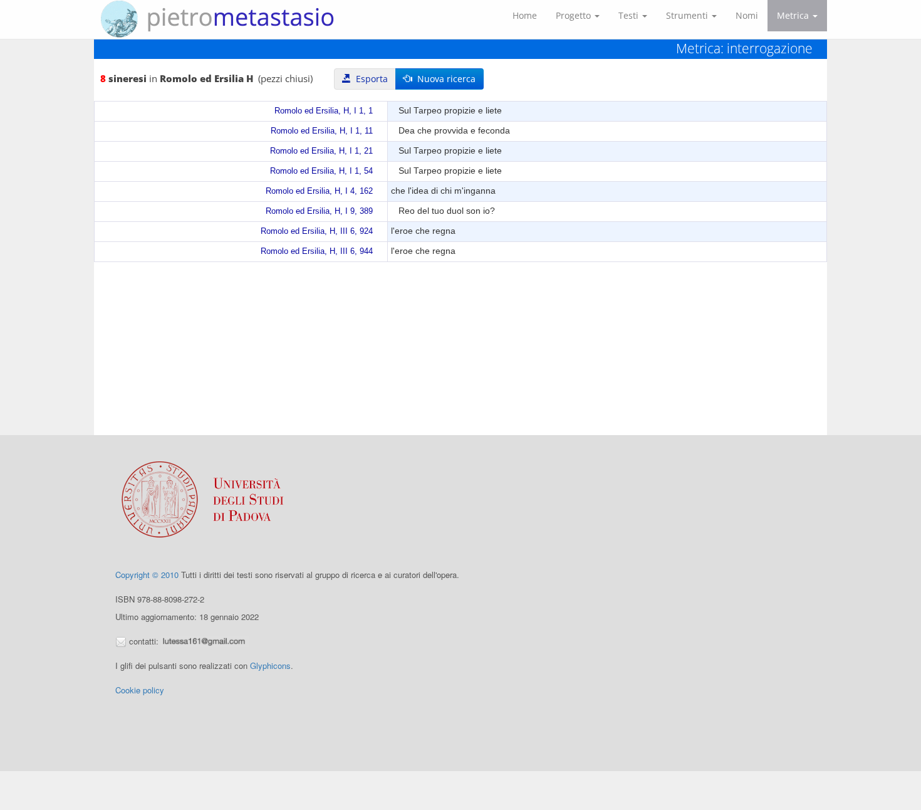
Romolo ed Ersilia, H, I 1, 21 (321, 151)
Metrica (794, 15)
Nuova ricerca (444, 79)
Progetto (574, 15)
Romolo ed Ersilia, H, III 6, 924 (317, 231)
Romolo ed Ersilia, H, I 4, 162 (319, 191)
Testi (629, 15)
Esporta (369, 79)
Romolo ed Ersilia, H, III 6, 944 (317, 251)
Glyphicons (270, 665)
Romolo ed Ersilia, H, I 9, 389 (319, 211)
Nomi (747, 15)
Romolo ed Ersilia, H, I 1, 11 (322, 131)
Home (525, 15)
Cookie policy (139, 690)
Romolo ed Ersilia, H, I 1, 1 (323, 111)
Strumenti (688, 15)
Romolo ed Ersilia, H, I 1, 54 (321, 171)
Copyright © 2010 (147, 575)
